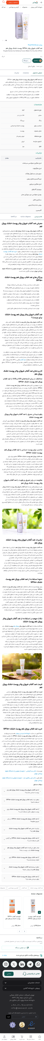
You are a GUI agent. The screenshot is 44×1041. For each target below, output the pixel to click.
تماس (9, 973)
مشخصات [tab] (26, 73)
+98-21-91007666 (22, 1005)
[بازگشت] (41, 2)
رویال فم (16, 626)
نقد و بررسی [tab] (38, 216)
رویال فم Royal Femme (35, 45)
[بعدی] (20, 931)
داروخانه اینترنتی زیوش (23, 733)
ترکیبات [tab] (16, 73)
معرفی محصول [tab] (37, 73)
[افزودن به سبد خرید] (39, 912)
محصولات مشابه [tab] (26, 216)
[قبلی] (24, 931)
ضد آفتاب (23, 360)
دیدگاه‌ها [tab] (14, 216)
